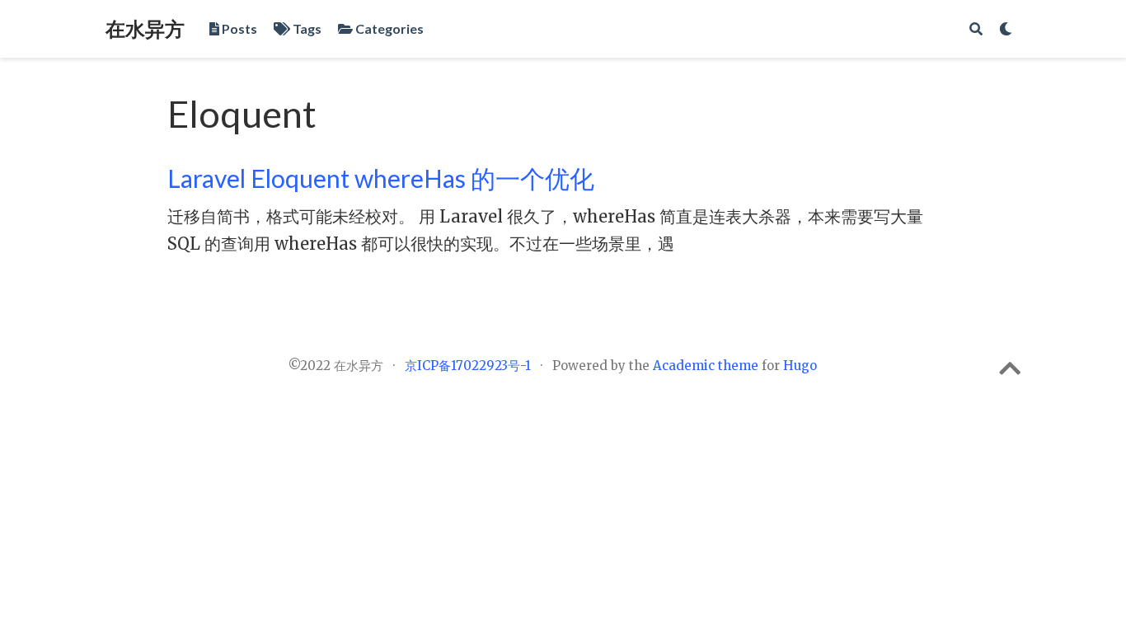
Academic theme (705, 365)
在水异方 (145, 28)
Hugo (800, 365)
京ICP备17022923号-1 (468, 365)
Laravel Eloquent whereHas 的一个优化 (380, 178)
